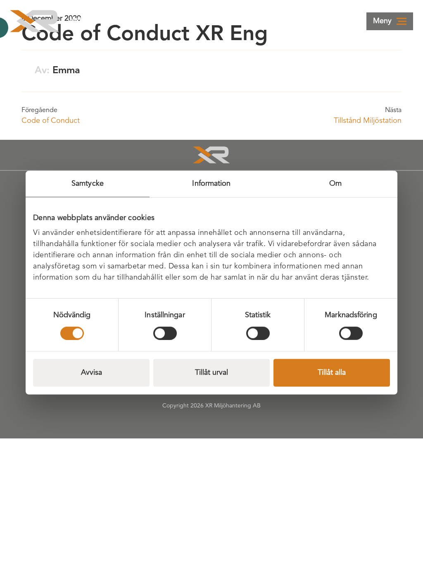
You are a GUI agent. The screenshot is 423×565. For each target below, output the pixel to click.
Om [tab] (335, 183)
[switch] (165, 333)
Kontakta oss (275, 21)
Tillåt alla (332, 372)
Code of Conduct (50, 120)
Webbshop (341, 21)
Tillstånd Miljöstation (368, 120)
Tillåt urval (211, 372)
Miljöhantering (97, 21)
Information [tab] (211, 183)
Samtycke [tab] (87, 183)
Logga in (212, 21)
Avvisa (91, 372)
